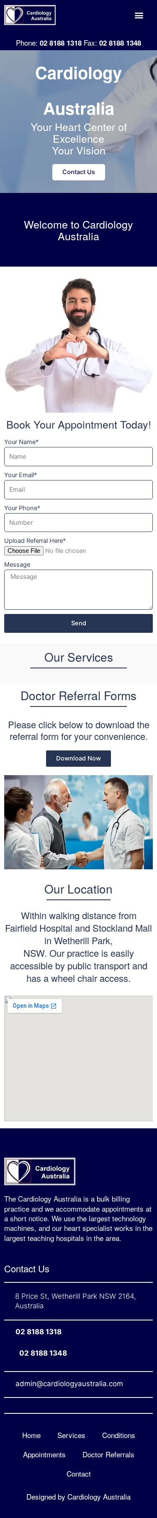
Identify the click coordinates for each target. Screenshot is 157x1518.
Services (71, 1435)
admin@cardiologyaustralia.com (69, 1383)
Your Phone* (22, 508)
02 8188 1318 (38, 1332)
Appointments (44, 1454)
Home (31, 1435)
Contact (79, 1473)
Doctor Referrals (108, 1454)
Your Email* (20, 475)
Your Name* (21, 442)
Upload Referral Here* (35, 541)
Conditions (118, 1435)
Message (17, 564)
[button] (139, 15)
